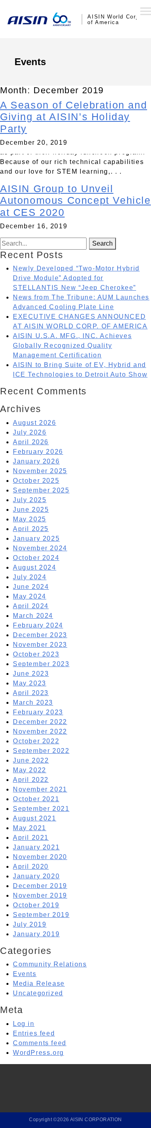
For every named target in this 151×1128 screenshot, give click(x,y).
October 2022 (36, 741)
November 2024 (40, 548)
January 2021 (36, 847)
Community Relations (50, 964)
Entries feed (34, 1033)
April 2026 (31, 442)
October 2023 (36, 654)
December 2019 (40, 885)
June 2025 (31, 509)
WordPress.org (38, 1052)
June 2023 (31, 673)
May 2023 (29, 683)
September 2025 (41, 490)
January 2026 (36, 461)
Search (102, 243)
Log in (24, 1023)
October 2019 (36, 905)
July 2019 (29, 924)
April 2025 (31, 528)
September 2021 (41, 808)
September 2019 (41, 914)
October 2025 (36, 480)
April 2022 (31, 779)
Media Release (39, 983)
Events (25, 973)
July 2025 (29, 499)
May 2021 (29, 827)
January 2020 (36, 876)
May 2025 (29, 519)
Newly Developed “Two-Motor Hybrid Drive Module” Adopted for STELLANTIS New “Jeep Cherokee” (76, 278)
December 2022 (40, 721)
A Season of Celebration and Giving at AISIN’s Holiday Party (73, 117)
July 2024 (29, 577)
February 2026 (38, 451)
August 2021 (34, 818)
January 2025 (36, 538)
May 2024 (29, 596)
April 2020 (31, 866)
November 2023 (40, 644)
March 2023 (33, 702)
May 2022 (29, 770)
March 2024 (33, 615)
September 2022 (41, 750)
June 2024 (31, 586)
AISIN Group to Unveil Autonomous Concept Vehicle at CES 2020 (75, 200)
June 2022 (31, 760)
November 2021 (40, 789)
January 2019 (36, 934)
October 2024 (36, 557)
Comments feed (39, 1043)
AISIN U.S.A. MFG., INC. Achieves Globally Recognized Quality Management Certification (72, 345)
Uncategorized (38, 993)
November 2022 (40, 731)
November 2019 (40, 895)
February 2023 (38, 712)
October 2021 (36, 799)
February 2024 (38, 625)
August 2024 (34, 567)
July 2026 (29, 432)
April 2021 (31, 837)
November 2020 (40, 856)
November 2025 (40, 471)
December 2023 (40, 635)
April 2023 (31, 692)
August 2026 (34, 422)
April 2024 (31, 606)
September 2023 (41, 663)
